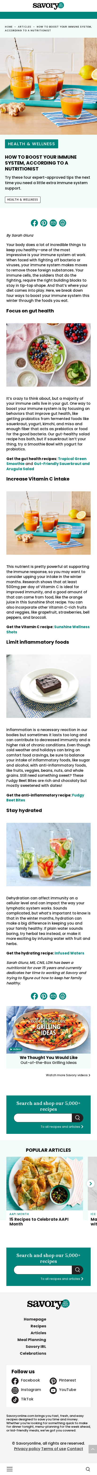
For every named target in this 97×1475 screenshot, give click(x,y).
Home (9, 26)
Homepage (35, 1319)
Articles (24, 26)
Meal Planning (31, 1339)
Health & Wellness (31, 144)
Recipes (38, 1326)
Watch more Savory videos (67, 1075)
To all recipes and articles (61, 1126)
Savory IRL (36, 1346)
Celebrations (33, 1353)
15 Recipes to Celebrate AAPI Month (39, 1221)
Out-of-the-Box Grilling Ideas (48, 1062)
